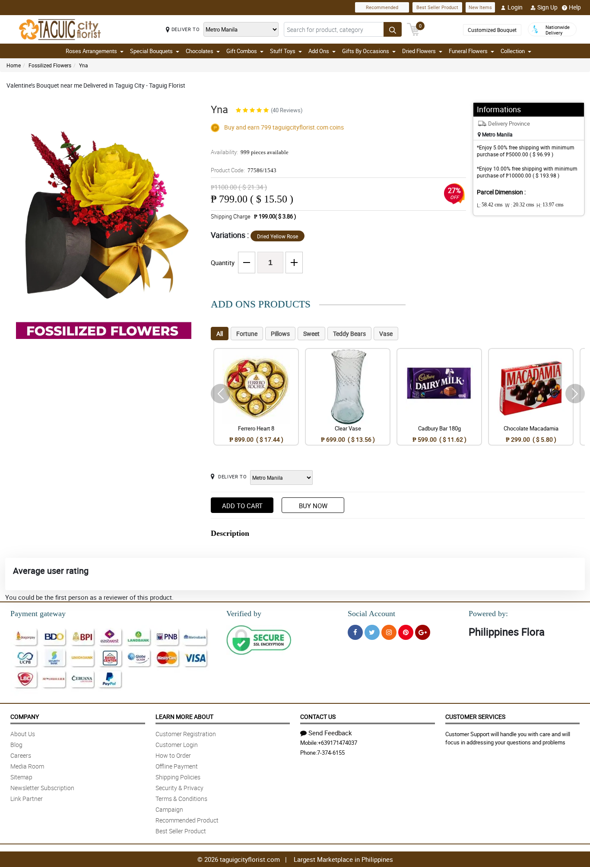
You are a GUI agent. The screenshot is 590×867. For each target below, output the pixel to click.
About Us (22, 734)
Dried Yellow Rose (277, 236)
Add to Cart (242, 505)
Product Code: (243, 170)
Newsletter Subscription (42, 788)
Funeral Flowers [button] (468, 51)
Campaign (169, 809)
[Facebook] (355, 632)
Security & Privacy (179, 788)
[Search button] (393, 29)
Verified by (243, 613)
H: (550, 205)
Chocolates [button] (199, 51)
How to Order (173, 755)
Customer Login (176, 744)
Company (24, 716)
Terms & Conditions (181, 798)
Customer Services (475, 716)
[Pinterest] (405, 632)
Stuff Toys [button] (282, 51)
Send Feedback (330, 732)
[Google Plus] (422, 632)
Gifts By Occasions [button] (365, 51)
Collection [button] (513, 51)
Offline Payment (176, 766)
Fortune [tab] (246, 333)
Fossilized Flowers (50, 65)
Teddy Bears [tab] (349, 333)
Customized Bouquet (492, 29)
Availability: (250, 152)
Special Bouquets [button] (151, 51)
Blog (16, 744)
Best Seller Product (437, 7)
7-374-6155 (331, 752)
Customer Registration (185, 734)
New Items (480, 7)
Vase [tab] (386, 333)
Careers (20, 755)
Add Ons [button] (318, 51)
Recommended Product (187, 820)
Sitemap (21, 777)
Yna (83, 65)
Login (515, 7)
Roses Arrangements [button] (91, 51)
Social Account (371, 613)
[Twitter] (372, 632)
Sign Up (547, 7)
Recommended (382, 7)
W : (519, 205)
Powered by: (488, 613)
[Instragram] (389, 632)
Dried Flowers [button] (419, 51)
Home (13, 65)
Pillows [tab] (280, 333)
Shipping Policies (177, 777)
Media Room (27, 766)
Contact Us (318, 716)
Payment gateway (38, 613)
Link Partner (26, 798)
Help (575, 7)
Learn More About (184, 716)
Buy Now (313, 505)
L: (490, 205)
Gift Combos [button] (241, 51)
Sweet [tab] (311, 333)
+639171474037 (337, 743)
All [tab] (219, 333)
